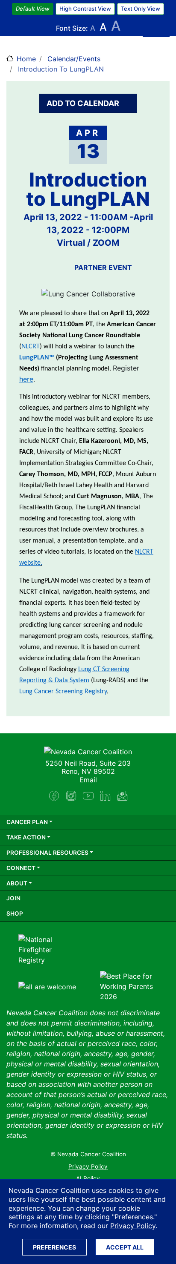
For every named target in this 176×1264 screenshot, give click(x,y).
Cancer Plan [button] (27, 822)
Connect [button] (20, 868)
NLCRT (30, 346)
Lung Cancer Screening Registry (63, 691)
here (26, 379)
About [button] (16, 883)
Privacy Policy (132, 1225)
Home (26, 59)
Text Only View (140, 8)
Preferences (54, 1247)
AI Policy (88, 1178)
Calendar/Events (73, 59)
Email (88, 780)
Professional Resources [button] (47, 852)
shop (14, 913)
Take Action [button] (26, 837)
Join (13, 898)
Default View (33, 8)
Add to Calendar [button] (84, 103)
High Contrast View (85, 8)
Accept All (125, 1247)
